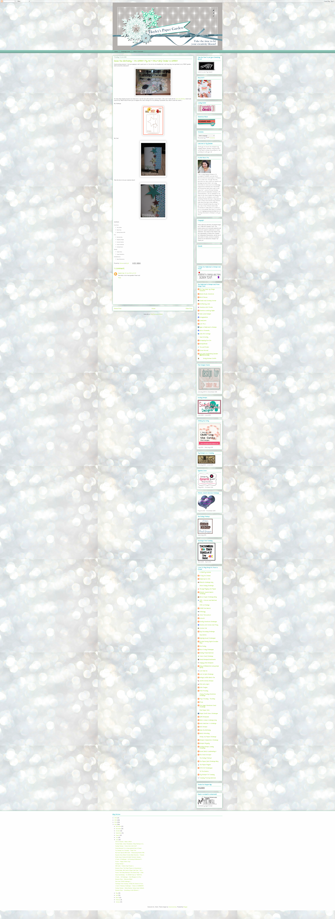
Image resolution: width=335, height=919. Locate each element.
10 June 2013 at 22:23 (130, 273)
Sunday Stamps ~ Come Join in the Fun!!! (126, 846)
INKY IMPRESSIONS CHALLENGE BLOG (209, 666)
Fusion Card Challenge (206, 656)
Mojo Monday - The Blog (207, 699)
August (118, 835)
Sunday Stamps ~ (119, 863)
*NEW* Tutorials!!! (138, 51)
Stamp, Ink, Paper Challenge (208, 737)
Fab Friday (203, 646)
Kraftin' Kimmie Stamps (206, 681)
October (118, 830)
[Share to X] (136, 263)
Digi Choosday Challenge (207, 631)
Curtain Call (203, 628)
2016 (115, 817)
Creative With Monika (206, 307)
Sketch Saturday (204, 733)
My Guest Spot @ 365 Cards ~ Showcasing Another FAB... (130, 852)
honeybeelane (204, 317)
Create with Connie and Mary (209, 625)
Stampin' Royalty (205, 743)
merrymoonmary (172, 907)
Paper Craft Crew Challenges (209, 713)
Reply (119, 277)
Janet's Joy (121, 273)
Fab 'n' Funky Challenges (207, 649)
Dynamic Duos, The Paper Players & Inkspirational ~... (129, 868)
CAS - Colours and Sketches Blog (208, 601)
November (118, 828)
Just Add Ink (203, 671)
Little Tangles (203, 687)
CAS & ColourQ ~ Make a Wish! (123, 841)
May (117, 893)
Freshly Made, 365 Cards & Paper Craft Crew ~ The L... (129, 870)
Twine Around (204, 350)
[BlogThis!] (135, 263)
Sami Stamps (203, 727)
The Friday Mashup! (206, 758)
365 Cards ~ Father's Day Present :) (124, 866)
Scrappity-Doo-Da (205, 340)
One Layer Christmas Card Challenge (208, 706)
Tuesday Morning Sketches (208, 778)
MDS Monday (204, 691)
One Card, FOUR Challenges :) (123, 881)
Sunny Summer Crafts (208, 358)
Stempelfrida (203, 344)
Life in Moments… (205, 330)
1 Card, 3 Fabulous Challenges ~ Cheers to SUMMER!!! (129, 886)
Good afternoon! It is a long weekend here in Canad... (128, 848)
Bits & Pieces (203, 297)
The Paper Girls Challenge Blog (209, 761)
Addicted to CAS (205, 579)
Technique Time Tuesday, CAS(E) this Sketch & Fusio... (129, 883)
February (118, 899)
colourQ (202, 618)
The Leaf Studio (204, 347)
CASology (202, 612)
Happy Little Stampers (206, 663)
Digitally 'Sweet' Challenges (207, 638)
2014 (115, 822)
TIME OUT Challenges (206, 768)
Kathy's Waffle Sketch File (207, 677)
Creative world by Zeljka (207, 310)
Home (116, 51)
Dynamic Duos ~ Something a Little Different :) (127, 890)
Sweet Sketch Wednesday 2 (208, 751)
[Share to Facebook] (138, 263)
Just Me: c (203, 324)
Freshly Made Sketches (206, 653)
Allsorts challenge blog (206, 582)
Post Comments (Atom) (157, 314)
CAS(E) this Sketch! (205, 608)
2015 (115, 820)
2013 (115, 824)
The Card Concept (205, 755)
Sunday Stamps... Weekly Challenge (207, 747)
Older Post (189, 308)
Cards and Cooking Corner (208, 301)
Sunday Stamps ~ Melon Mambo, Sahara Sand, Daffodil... (130, 888)
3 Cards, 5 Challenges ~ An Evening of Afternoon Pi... (129, 859)
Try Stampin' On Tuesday (207, 774)
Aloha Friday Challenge (207, 585)
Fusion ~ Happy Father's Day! (122, 861)
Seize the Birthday (180, 98)
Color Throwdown (205, 615)
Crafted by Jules (205, 304)
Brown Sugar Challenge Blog (208, 597)
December (118, 826)
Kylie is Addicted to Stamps (208, 327)
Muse (201, 702)
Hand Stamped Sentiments (208, 659)
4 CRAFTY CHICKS (205, 572)
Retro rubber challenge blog (208, 720)
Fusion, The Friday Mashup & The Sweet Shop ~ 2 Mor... (129, 872)
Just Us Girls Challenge (206, 674)
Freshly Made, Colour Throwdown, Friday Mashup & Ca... (129, 843)
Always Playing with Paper (208, 589)
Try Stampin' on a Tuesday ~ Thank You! (125, 850)
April (117, 895)
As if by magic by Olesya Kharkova (207, 290)
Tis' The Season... (204, 771)
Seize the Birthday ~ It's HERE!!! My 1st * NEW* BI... (129, 875)
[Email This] (133, 263)
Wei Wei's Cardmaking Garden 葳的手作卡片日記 (209, 354)
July (117, 837)
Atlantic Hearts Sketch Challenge (206, 593)
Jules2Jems (203, 320)
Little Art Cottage (205, 334)
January (118, 902)
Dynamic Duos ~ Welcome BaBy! (123, 879)
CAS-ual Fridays (204, 605)
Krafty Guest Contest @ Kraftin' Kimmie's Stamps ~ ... (129, 857)
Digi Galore (203, 635)
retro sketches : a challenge (208, 723)
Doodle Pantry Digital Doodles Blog (209, 642)
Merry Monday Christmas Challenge (208, 694)
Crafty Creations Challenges (208, 621)
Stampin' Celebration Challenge (209, 740)
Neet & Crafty (204, 337)
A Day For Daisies (205, 576)
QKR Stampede (204, 717)
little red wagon (204, 684)
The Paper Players (205, 765)
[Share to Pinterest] (140, 263)
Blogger (185, 907)
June (117, 839)
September (119, 833)
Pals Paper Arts (204, 710)
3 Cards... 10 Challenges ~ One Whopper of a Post (128, 877)
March (117, 897)
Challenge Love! (125, 51)
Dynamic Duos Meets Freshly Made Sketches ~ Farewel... (130, 855)
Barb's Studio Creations (207, 294)
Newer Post (117, 308)
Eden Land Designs (205, 314)
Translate (212, 138)
